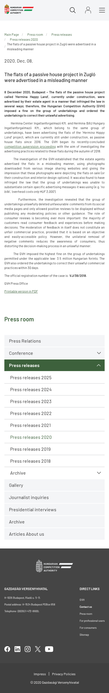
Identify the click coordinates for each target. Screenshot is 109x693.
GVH (82, 599)
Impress (40, 674)
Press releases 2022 (31, 413)
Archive (18, 472)
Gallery (16, 485)
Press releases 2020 (31, 437)
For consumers (88, 627)
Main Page (11, 34)
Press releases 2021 (30, 425)
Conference (21, 353)
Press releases (24, 365)
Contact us (86, 606)
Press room (35, 34)
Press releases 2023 (30, 401)
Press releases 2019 (30, 449)
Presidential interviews (32, 509)
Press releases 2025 (30, 377)
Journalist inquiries (29, 497)
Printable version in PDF (21, 291)
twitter (38, 649)
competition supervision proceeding (30, 146)
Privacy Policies (64, 674)
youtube (49, 649)
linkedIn (17, 649)
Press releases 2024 (31, 389)
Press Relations (25, 340)
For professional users (92, 620)
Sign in (88, 10)
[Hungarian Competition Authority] (19, 9)
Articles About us (26, 534)
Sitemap (84, 634)
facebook (7, 649)
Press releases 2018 (30, 461)
